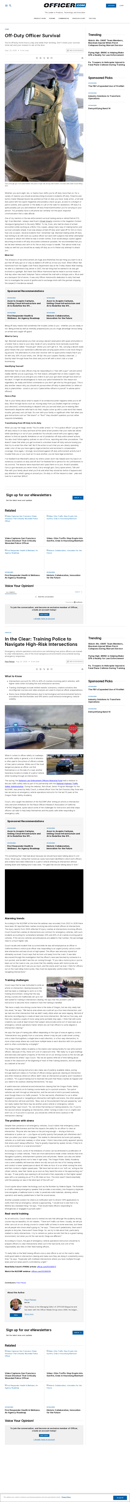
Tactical (92, 18)
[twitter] (44, 58)
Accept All (120, 1498)
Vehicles (8, 632)
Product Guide (40, 18)
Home (7, 29)
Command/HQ (63, 18)
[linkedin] (41, 58)
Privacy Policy (66, 1497)
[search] (10, 5)
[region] (44, 597)
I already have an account (44, 619)
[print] (82, 58)
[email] (51, 58)
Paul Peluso (10, 662)
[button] (6, 5)
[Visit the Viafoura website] (78, 602)
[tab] (11, 592)
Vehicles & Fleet (79, 18)
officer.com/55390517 (46, 1267)
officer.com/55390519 (41, 1271)
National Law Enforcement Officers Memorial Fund (40, 781)
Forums (52, 18)
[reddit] (48, 58)
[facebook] (37, 58)
